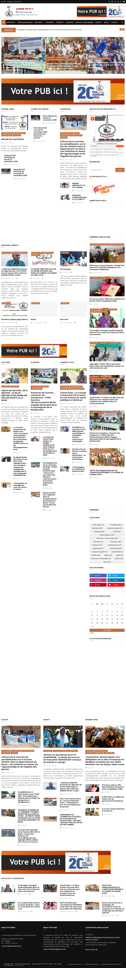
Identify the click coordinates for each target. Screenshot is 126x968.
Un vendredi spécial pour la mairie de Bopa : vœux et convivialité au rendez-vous (29, 906)
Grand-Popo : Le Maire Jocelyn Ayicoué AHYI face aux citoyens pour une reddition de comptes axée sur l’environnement (107, 401)
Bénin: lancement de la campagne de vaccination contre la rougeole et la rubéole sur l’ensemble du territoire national (113, 908)
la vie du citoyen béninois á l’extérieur (113, 810)
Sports (106, 22)
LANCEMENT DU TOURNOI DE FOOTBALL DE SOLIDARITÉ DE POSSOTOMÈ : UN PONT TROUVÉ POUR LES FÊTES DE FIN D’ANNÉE (71, 820)
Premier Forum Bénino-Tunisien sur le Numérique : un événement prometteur (79, 454)
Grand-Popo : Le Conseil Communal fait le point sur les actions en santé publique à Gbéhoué (73, 396)
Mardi (33, 319)
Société (98, 22)
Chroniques (74, 133)
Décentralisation (19, 57)
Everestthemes (18, 965)
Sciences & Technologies (84, 22)
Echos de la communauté (11, 59)
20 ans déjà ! (98, 525)
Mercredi (64, 319)
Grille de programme (24, 22)
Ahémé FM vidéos (114, 528)
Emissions (38, 22)
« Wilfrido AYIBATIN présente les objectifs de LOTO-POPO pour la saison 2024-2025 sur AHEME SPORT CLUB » (14, 272)
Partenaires (17, 1)
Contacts (10, 1)
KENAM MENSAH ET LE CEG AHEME (78, 185)
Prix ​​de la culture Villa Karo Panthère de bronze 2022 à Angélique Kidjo (107, 300)
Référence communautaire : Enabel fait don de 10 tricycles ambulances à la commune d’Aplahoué (107, 267)
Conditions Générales (91, 964)
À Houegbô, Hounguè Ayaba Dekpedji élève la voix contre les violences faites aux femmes (102, 66)
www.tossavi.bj (91, 950)
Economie (69, 22)
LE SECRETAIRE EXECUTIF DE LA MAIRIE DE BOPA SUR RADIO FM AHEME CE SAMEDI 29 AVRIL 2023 (44, 272)
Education (117, 57)
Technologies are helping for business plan (78, 469)
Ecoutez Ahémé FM (74, 964)
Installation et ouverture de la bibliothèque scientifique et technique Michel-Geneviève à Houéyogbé (79, 434)
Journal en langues (99, 552)
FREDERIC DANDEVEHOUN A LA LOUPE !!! (79, 197)
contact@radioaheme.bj (11, 946)
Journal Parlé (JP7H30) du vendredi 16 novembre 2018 (20, 172)
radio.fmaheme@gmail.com (54, 949)
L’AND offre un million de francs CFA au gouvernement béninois (113, 799)
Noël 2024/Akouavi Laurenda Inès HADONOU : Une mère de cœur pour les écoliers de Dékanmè (71, 906)
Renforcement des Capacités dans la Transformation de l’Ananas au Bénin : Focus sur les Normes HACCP (50, 500)
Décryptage (65, 269)
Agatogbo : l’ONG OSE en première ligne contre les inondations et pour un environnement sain (107, 366)
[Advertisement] (44, 226)
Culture (103, 278)
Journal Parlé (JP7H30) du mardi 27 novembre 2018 (11, 158)
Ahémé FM (10, 22)
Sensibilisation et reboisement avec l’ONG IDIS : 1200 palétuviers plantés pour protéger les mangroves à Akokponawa (29, 797)
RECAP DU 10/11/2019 (12, 139)
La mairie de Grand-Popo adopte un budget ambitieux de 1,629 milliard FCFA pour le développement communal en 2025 (50, 446)
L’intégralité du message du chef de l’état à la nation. (20, 486)
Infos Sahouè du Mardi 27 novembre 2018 (50, 118)
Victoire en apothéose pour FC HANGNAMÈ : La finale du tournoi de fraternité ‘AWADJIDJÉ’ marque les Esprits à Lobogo (62, 758)
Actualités (49, 22)
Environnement (26, 59)
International (20, 133)
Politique (59, 22)
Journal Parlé (7, 135)
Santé (63, 388)
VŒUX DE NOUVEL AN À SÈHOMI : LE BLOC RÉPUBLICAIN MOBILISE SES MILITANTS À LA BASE (14, 395)
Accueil (3, 1)
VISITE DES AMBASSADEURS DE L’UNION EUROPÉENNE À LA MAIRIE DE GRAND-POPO (46, 29)
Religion (108, 555)
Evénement (89, 59)
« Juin (91, 633)
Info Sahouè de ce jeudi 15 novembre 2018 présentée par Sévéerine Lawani (40, 133)
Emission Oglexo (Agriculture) (14, 319)
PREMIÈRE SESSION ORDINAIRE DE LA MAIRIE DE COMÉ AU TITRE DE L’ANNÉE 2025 (62, 65)
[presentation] (121, 29)
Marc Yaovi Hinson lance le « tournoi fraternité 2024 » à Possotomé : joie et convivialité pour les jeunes (70, 803)
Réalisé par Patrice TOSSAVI (111, 964)
